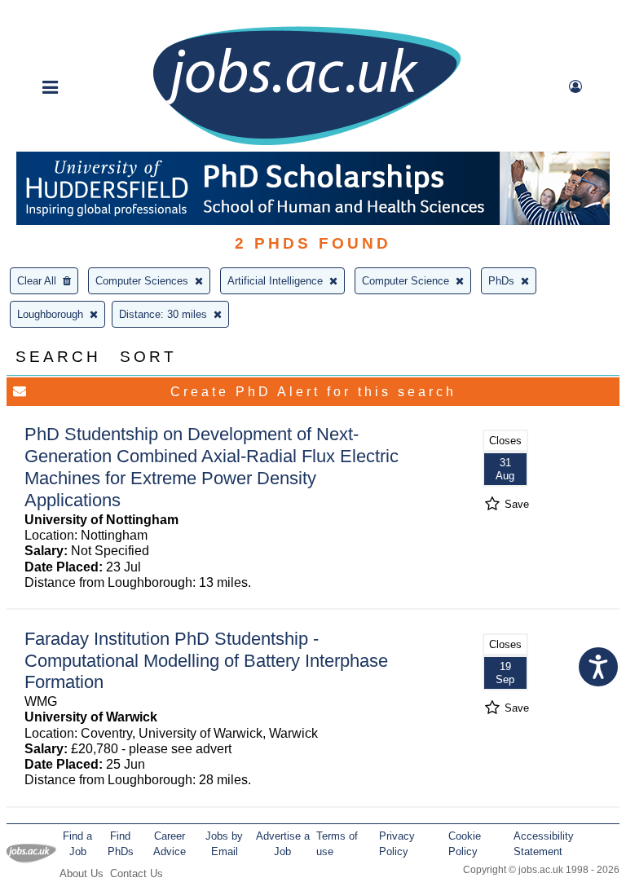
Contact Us (136, 873)
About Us (82, 873)
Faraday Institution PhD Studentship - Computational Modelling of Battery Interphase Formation (206, 661)
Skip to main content (65, 14)
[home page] (306, 144)
